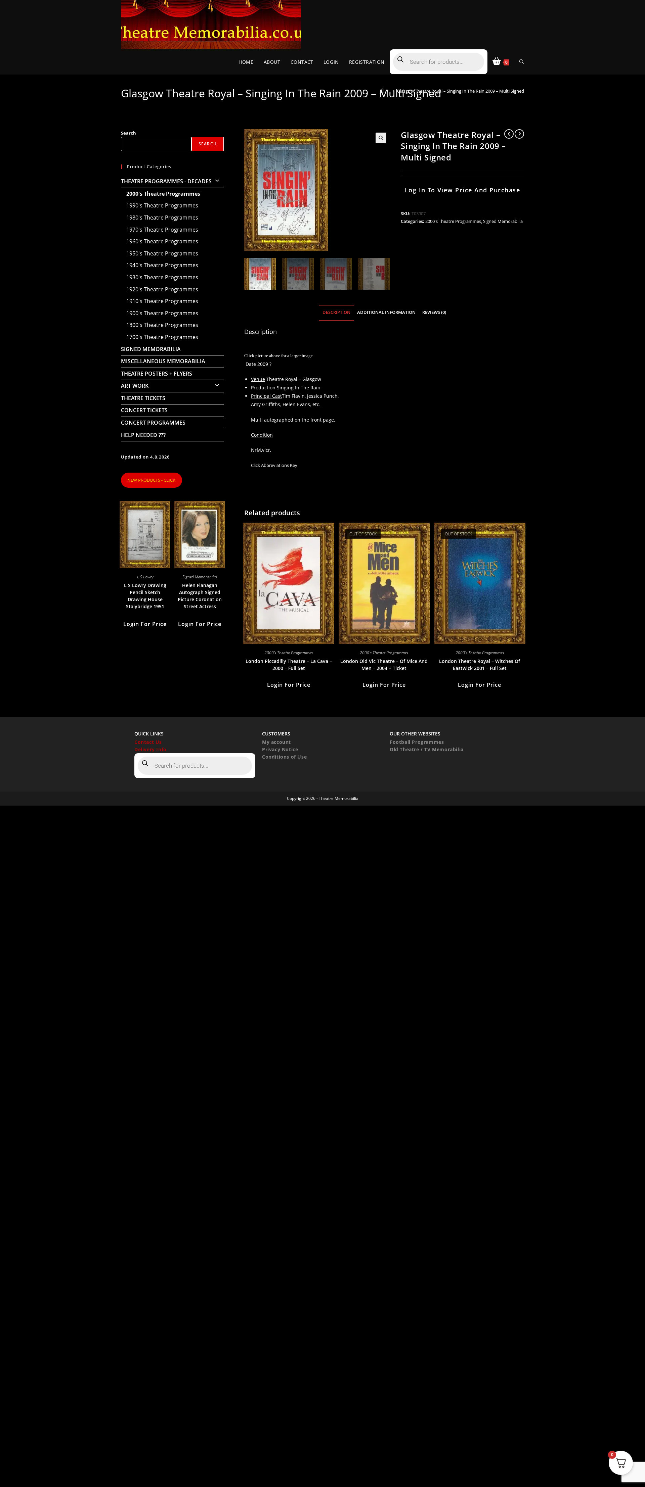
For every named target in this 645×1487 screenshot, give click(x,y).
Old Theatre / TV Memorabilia (427, 749)
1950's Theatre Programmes (162, 253)
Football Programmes (417, 742)
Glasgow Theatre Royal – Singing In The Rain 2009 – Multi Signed (460, 91)
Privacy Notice (280, 749)
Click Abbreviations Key (274, 465)
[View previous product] (509, 134)
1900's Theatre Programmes (162, 313)
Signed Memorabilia (503, 221)
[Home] (382, 91)
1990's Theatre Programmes (162, 205)
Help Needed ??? (143, 435)
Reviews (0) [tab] (434, 312)
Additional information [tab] (386, 312)
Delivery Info (150, 749)
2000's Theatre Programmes (453, 221)
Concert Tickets (144, 410)
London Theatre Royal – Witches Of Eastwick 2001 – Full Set (479, 664)
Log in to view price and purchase (462, 190)
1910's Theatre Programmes (162, 301)
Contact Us (148, 742)
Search (128, 133)
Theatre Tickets (143, 398)
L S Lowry (145, 577)
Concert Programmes (153, 422)
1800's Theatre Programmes (162, 325)
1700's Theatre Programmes (162, 337)
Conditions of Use (284, 757)
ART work (134, 385)
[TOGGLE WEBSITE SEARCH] (521, 62)
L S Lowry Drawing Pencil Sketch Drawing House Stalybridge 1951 (145, 596)
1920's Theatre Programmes (162, 289)
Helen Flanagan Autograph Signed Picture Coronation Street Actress (200, 596)
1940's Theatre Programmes (162, 265)
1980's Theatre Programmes (162, 217)
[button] (381, 138)
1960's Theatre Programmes (162, 241)
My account (276, 742)
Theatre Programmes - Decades (166, 181)
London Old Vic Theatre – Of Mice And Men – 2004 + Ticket (384, 664)
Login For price (288, 684)
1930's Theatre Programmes (162, 277)
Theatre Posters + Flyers (156, 373)
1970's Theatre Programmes (162, 229)
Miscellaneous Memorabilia (163, 361)
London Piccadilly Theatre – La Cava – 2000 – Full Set (289, 664)
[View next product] (519, 134)
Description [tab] (336, 312)
